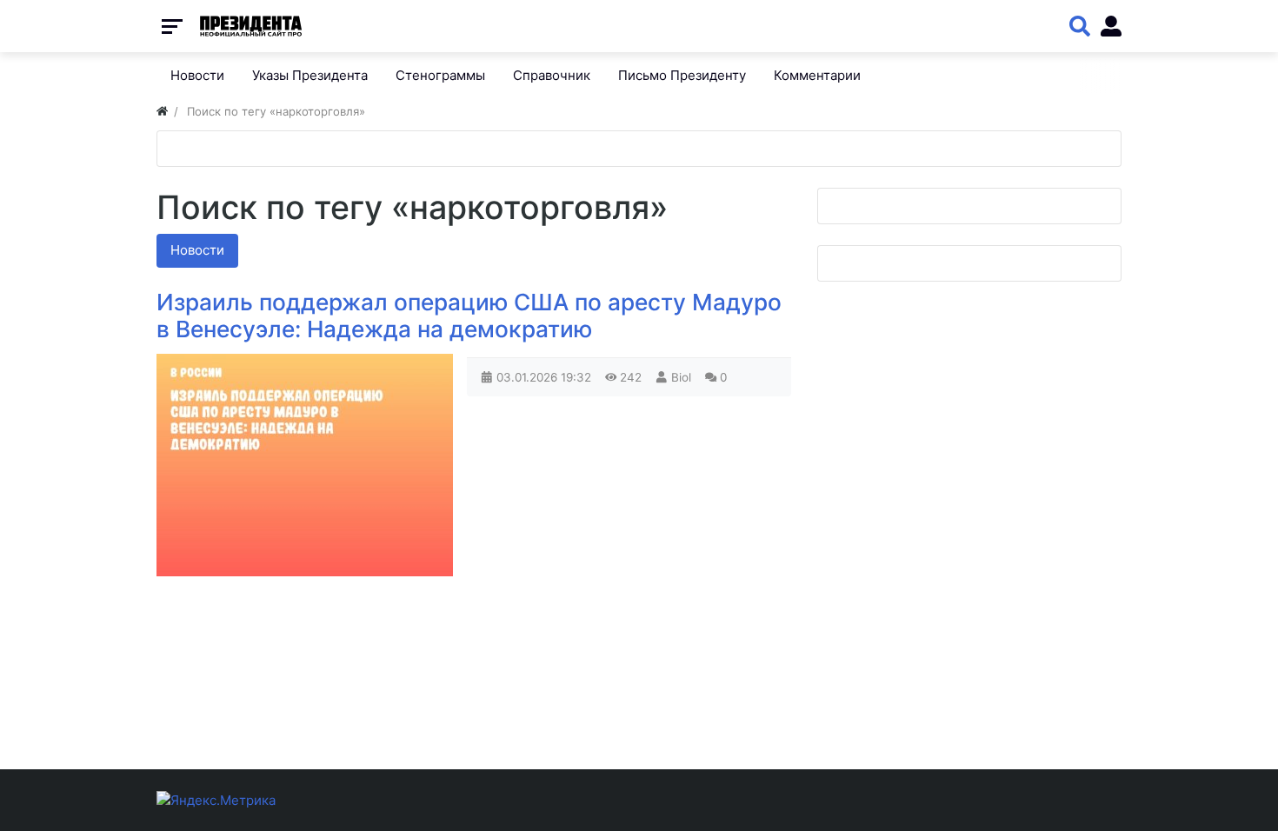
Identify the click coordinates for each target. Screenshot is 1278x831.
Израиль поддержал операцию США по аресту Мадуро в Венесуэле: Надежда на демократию (469, 316)
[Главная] (162, 111)
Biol (681, 377)
